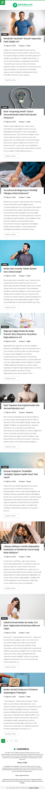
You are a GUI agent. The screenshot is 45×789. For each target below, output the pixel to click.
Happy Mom (34, 781)
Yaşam (5, 467)
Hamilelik (9, 781)
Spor (4, 618)
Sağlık (5, 327)
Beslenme (6, 401)
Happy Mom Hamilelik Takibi (11, 779)
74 (16, 741)
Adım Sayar (24, 756)
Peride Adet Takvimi (25, 779)
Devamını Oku (10, 80)
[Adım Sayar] (23, 3)
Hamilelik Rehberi (18, 781)
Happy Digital (34, 788)
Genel (4, 34)
